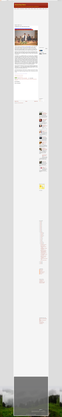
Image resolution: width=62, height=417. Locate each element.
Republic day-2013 (43, 245)
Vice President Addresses (43, 244)
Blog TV (18, 8)
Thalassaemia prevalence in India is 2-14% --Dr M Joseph (44, 149)
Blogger (35, 414)
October (42, 234)
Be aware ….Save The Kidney (44, 167)
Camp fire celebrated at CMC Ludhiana (44, 119)
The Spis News (41, 323)
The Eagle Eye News (41, 322)
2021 (40, 225)
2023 (40, 223)
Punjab (43, 8)
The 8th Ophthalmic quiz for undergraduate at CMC (44, 143)
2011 (40, 262)
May (41, 239)
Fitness (32, 8)
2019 (40, 227)
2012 (40, 261)
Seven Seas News (20, 4)
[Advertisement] (27, 12)
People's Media (22, 8)
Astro (37, 8)
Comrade (40, 8)
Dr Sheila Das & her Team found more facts (43, 252)
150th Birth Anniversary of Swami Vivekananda (43, 251)
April (41, 240)
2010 (40, 263)
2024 (40, 222)
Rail (45, 8)
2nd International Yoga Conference (43, 257)
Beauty (29, 8)
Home (15, 8)
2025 (40, 221)
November (42, 233)
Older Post (36, 101)
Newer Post (16, 101)
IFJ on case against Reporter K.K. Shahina (44, 254)
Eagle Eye (26, 8)
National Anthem (44, 136)
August (41, 236)
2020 (40, 226)
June (41, 238)
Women (35, 8)
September (42, 235)
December (42, 232)
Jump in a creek (44, 161)
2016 (40, 228)
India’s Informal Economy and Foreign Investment (44, 126)
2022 (40, 224)
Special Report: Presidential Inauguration (44, 248)
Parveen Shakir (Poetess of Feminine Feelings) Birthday (44, 113)
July (41, 237)
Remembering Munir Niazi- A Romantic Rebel (44, 155)
